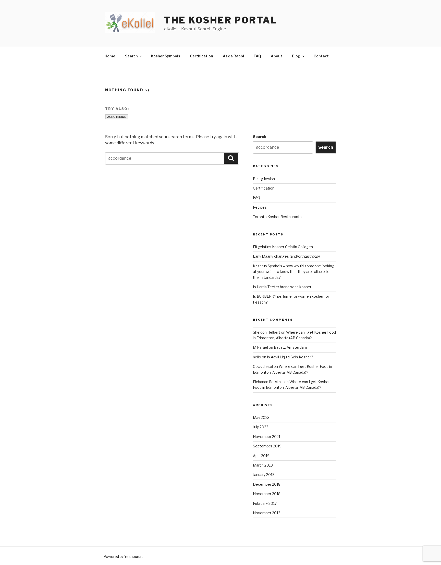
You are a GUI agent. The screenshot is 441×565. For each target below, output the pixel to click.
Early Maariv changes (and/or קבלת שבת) (286, 256)
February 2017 (265, 503)
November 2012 (266, 513)
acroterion (116, 116)
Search (131, 56)
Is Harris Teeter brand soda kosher (282, 287)
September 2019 (267, 446)
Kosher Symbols (165, 56)
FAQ (257, 56)
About (276, 56)
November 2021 (266, 436)
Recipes (260, 207)
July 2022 (260, 427)
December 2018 (266, 484)
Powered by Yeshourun (123, 556)
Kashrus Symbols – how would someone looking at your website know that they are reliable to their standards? (293, 272)
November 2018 (266, 494)
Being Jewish (264, 179)
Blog (296, 56)
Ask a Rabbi (233, 56)
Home (110, 56)
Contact (321, 56)
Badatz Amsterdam (290, 347)
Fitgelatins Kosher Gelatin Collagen (283, 247)
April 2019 (261, 456)
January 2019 (264, 474)
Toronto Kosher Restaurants (277, 217)
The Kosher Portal (220, 20)
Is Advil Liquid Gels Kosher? (290, 357)
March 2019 (263, 465)
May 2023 (261, 417)
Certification (201, 56)
